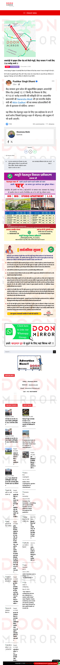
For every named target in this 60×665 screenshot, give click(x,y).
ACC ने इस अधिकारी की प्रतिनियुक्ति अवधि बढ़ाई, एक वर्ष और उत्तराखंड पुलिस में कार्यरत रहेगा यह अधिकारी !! (11, 481)
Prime (7, 66)
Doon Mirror (29, 663)
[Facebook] (8, 142)
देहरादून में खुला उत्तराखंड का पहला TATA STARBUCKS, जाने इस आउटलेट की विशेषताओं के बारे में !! (28, 422)
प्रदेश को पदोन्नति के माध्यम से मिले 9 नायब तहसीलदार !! (15, 458)
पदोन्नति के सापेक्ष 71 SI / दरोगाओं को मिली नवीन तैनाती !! (15, 655)
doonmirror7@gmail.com (32, 388)
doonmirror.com (33, 385)
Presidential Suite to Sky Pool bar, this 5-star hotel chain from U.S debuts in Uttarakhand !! (28, 443)
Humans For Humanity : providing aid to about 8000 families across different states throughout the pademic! (29, 506)
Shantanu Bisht (10, 155)
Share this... (30, 147)
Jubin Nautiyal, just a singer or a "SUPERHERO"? (29, 575)
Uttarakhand (15, 66)
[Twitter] (11, 142)
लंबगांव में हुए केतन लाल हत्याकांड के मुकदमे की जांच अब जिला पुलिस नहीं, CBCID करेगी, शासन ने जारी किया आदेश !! (15, 592)
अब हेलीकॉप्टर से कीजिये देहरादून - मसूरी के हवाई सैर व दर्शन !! (33, 462)
